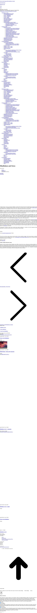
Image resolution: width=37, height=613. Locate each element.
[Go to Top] (18, 586)
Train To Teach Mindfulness (4, 331)
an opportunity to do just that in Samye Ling (22, 237)
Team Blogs (2, 174)
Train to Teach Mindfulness (4, 338)
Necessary (2, 602)
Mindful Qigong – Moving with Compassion (7, 351)
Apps (1, 6)
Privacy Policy (4, 538)
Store (1, 7)
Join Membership (2, 2)
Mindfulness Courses (3, 327)
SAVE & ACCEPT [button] (3, 610)
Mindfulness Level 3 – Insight (5, 506)
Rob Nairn (3, 240)
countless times (34, 207)
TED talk (17, 219)
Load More (1, 535)
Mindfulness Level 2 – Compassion (5, 429)
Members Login (2, 4)
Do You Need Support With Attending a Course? (7, 1)
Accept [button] (31, 590)
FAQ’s (3, 537)
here (33, 219)
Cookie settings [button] (26, 590)
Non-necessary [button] (2, 606)
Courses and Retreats (3, 329)
